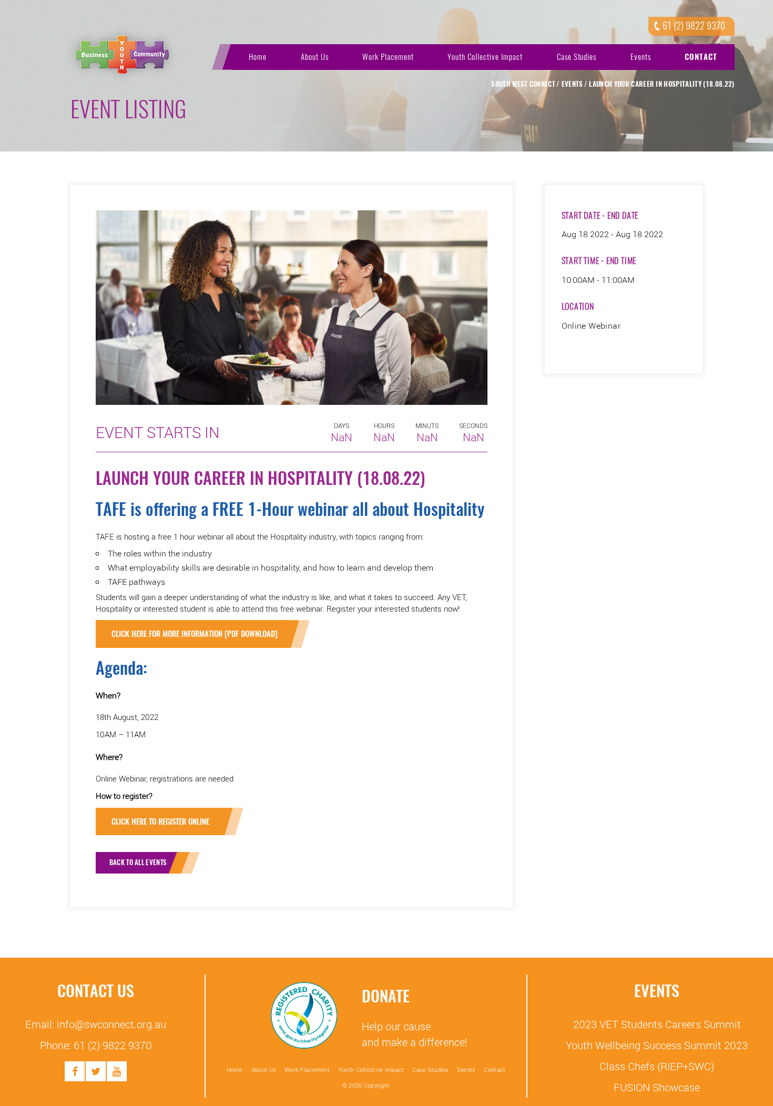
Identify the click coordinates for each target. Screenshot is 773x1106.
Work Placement (388, 57)
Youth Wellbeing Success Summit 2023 (657, 1045)
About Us (315, 57)
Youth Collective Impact (485, 57)
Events (640, 57)
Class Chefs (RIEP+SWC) (656, 1066)
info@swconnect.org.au (111, 1024)
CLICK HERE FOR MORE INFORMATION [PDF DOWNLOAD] (194, 634)
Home (258, 57)
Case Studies (577, 57)
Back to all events (138, 862)
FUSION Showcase (657, 1087)
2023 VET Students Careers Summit (657, 1024)
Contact (701, 57)
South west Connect (523, 84)
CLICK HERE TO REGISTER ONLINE (161, 821)
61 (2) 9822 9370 (694, 25)
